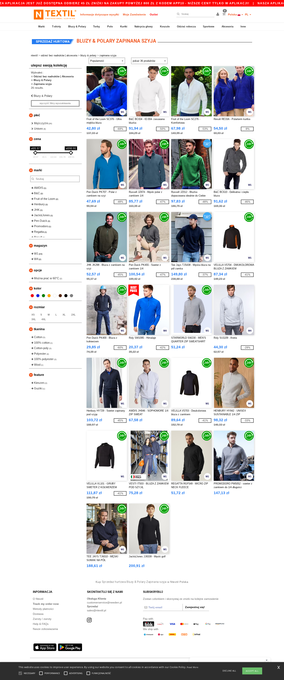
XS (33, 314)
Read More (192, 667)
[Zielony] (43, 295)
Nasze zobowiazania (45, 628)
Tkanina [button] (39, 329)
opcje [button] (38, 270)
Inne (243, 26)
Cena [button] (37, 139)
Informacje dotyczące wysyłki (99, 14)
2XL (73, 314)
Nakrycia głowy (143, 26)
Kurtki (123, 26)
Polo (110, 26)
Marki (41, 26)
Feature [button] (39, 374)
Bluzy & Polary (77, 26)
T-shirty (56, 26)
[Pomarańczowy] (49, 295)
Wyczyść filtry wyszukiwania (55, 103)
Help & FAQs (40, 623)
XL (64, 314)
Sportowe (208, 26)
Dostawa (38, 613)
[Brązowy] (60, 295)
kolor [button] (37, 288)
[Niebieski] (38, 295)
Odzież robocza (186, 26)
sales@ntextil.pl (96, 610)
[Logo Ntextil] (55, 14)
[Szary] (71, 295)
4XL (44, 319)
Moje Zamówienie (134, 14)
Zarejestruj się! (195, 607)
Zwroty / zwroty (42, 618)
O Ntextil (38, 598)
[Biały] (54, 295)
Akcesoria (227, 26)
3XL (33, 319)
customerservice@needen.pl (104, 602)
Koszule (165, 26)
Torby (96, 26)
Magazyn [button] (40, 245)
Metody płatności (43, 608)
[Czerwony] (32, 295)
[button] (218, 14)
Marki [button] (38, 170)
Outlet (154, 14)
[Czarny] (66, 295)
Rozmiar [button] (39, 307)
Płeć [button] (37, 115)
